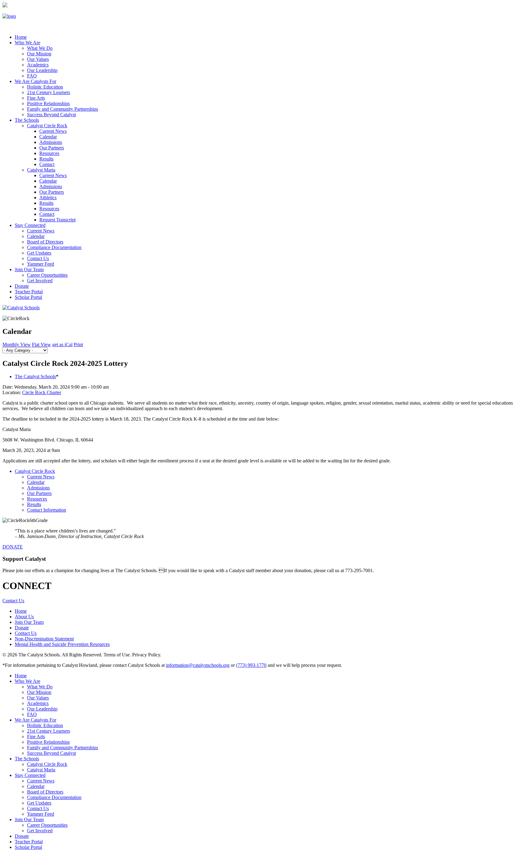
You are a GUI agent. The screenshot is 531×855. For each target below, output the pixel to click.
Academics (38, 64)
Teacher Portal (29, 291)
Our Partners (51, 147)
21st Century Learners (48, 92)
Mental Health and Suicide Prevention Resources (62, 644)
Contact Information (46, 510)
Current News (53, 131)
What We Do (40, 48)
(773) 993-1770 (251, 665)
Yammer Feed (40, 264)
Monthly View (16, 344)
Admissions (50, 142)
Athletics (48, 197)
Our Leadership (42, 70)
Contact (46, 164)
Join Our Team (29, 269)
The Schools (27, 120)
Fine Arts (36, 98)
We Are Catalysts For (35, 81)
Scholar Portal (28, 297)
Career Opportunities (47, 275)
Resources (49, 153)
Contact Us (38, 258)
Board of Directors (45, 241)
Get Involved (40, 280)
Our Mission (39, 53)
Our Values (38, 59)
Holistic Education (45, 86)
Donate (22, 286)
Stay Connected (30, 225)
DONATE (12, 546)
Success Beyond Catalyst (51, 114)
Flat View (41, 344)
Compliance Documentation (54, 247)
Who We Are (27, 42)
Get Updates (39, 252)
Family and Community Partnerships (62, 109)
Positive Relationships (48, 103)
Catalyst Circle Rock (47, 125)
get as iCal (62, 344)
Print (78, 344)
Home (21, 611)
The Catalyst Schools (35, 376)
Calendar (48, 136)
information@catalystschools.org (198, 665)
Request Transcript (57, 219)
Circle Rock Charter (41, 392)
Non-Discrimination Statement (44, 638)
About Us (24, 616)
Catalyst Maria (41, 169)
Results (46, 158)
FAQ (32, 75)
